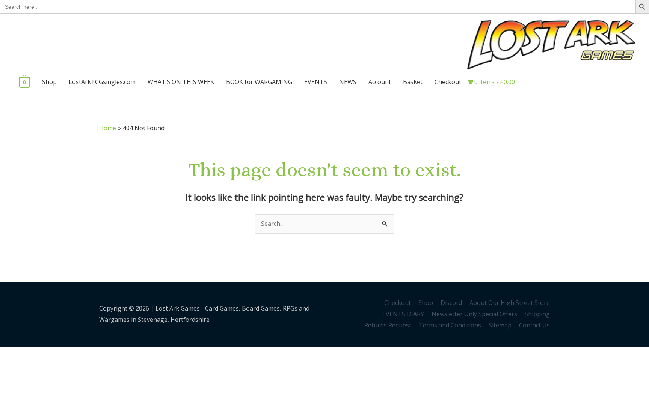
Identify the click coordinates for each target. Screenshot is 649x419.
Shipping (537, 314)
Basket (413, 82)
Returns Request (387, 325)
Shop (49, 82)
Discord (451, 303)
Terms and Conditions (450, 325)
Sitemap (500, 325)
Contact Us (534, 325)
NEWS (347, 82)
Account (379, 82)
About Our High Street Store (509, 303)
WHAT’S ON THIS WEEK (181, 82)
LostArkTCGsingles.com (102, 82)
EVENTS (315, 82)
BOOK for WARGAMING (259, 82)
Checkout (448, 82)
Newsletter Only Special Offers (474, 314)
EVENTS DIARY (403, 314)
